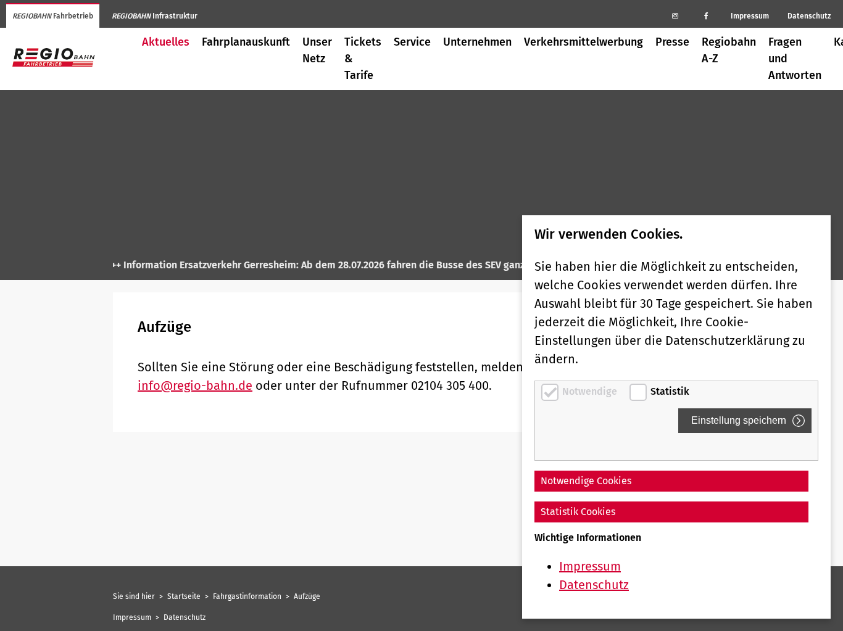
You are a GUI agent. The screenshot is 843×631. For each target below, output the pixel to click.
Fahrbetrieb (52, 16)
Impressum (750, 16)
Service (412, 42)
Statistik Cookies (578, 512)
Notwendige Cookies (586, 481)
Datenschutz (809, 16)
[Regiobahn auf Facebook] (706, 15)
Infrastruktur (154, 16)
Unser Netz (317, 50)
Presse (672, 42)
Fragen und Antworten (794, 58)
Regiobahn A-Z (729, 50)
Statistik (669, 391)
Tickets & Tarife (362, 58)
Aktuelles (165, 42)
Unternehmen (477, 42)
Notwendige (591, 391)
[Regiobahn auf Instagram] (675, 15)
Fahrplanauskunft (246, 42)
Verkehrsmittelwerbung (583, 42)
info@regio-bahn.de (195, 385)
